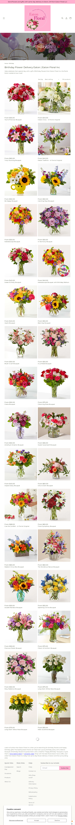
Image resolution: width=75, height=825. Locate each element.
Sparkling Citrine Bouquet (47, 607)
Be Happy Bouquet (11, 201)
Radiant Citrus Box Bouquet (14, 567)
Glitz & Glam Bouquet (45, 485)
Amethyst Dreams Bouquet (14, 445)
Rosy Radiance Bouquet (13, 689)
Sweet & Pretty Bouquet (13, 282)
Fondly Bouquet (43, 770)
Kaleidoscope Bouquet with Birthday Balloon (53, 282)
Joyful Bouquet (10, 323)
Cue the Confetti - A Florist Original (17, 526)
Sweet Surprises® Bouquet (47, 445)
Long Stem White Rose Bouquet (49, 689)
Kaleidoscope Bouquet (12, 241)
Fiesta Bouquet (10, 404)
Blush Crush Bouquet (12, 363)
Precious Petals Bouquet (13, 648)
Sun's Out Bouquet (11, 770)
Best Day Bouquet (44, 323)
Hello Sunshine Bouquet (46, 729)
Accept (36, 820)
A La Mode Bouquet (44, 363)
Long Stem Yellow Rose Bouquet (16, 729)
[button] (4, 18)
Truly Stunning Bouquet (13, 160)
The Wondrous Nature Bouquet (48, 567)
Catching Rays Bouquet (46, 201)
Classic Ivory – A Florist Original (49, 120)
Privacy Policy (62, 816)
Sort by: (40, 79)
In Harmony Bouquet (45, 241)
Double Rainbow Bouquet (13, 607)
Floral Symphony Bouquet (47, 526)
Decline (57, 820)
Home (6, 63)
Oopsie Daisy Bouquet (12, 485)
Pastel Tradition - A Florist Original (50, 160)
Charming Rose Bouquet (46, 404)
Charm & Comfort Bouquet (47, 648)
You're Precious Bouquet (13, 120)
